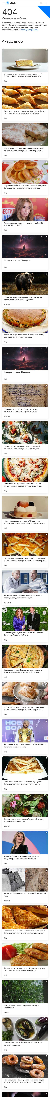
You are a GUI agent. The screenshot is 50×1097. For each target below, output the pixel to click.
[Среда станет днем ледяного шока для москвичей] (25, 997)
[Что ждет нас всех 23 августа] (25, 252)
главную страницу (29, 30)
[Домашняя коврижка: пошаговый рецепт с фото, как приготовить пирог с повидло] (25, 773)
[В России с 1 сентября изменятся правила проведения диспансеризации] (25, 587)
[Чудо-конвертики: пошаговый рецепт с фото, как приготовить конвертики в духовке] (25, 103)
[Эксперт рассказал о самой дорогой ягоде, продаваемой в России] (25, 811)
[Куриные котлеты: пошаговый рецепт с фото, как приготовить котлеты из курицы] (25, 960)
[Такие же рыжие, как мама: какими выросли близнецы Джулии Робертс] (25, 624)
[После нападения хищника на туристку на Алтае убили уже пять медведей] (25, 289)
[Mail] (8, 3)
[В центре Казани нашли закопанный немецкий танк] (25, 885)
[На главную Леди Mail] (12, 3)
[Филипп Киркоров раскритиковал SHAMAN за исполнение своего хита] (25, 736)
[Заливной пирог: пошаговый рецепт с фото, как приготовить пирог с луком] (25, 326)
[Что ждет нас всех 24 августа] (25, 364)
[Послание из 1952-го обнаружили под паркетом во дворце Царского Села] (25, 401)
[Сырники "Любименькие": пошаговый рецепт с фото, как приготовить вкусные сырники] (25, 177)
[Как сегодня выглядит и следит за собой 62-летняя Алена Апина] (25, 215)
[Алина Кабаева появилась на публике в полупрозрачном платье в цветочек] (25, 848)
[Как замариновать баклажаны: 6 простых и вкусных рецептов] (25, 1034)
